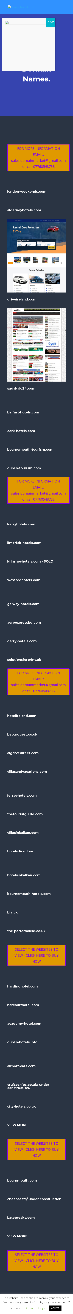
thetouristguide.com (25, 814)
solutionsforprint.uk (24, 660)
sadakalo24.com (21, 388)
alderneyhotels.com (24, 210)
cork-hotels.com (21, 431)
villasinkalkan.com (23, 833)
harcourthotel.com (23, 1005)
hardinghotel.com (22, 986)
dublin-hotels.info (22, 1042)
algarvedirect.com (23, 753)
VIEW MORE (17, 1125)
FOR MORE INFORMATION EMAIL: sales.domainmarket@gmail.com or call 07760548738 (38, 157)
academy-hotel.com (24, 1024)
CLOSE (50, 22)
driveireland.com (21, 299)
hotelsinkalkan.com (24, 875)
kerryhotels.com (21, 524)
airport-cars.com (21, 1066)
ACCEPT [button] (55, 1308)
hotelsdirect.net (21, 851)
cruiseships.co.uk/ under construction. (28, 1086)
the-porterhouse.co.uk (26, 931)
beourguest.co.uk (22, 734)
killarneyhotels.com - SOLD (30, 561)
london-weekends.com (26, 192)
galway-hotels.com (23, 604)
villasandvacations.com (27, 772)
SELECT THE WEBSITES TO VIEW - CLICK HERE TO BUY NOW (36, 955)
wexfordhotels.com (23, 580)
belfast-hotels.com (23, 412)
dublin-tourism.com (24, 468)
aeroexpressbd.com (24, 623)
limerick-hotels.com (24, 543)
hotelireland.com (21, 716)
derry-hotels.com (22, 641)
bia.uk (12, 912)
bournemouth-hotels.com (29, 894)
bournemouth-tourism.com (30, 450)
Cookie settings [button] (35, 1308)
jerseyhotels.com (22, 796)
